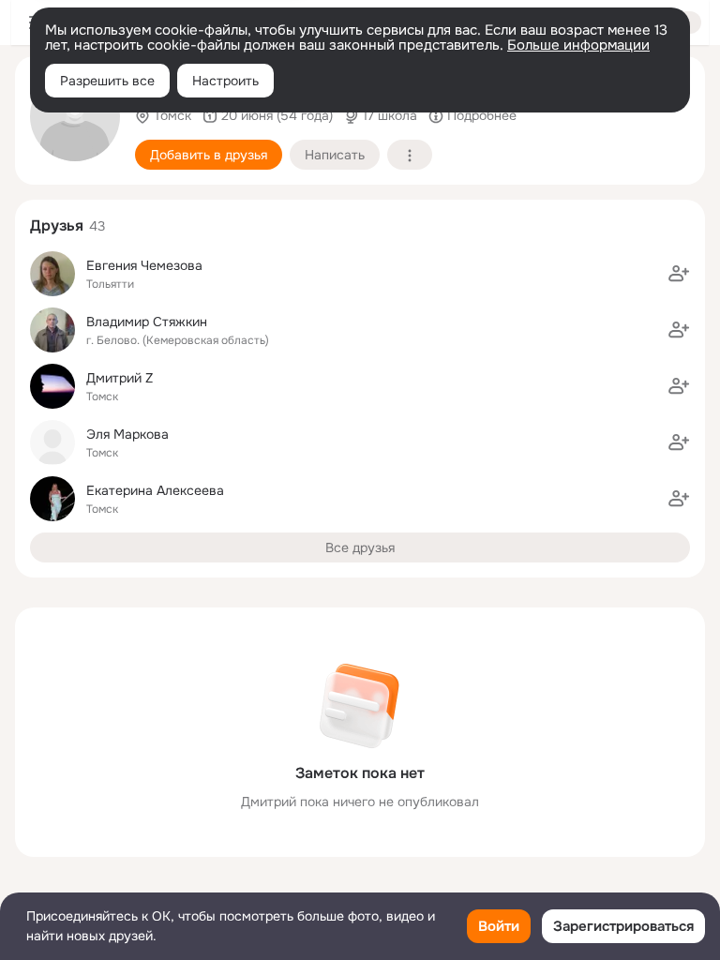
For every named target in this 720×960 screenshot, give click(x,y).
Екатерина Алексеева (155, 490)
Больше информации (578, 45)
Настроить (225, 80)
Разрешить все (107, 80)
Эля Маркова (127, 434)
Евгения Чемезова (144, 265)
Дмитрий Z (119, 377)
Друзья (56, 225)
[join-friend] (679, 273)
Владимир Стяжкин (146, 321)
